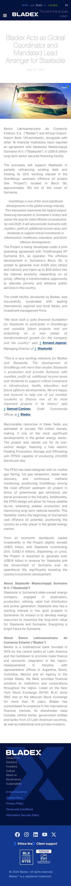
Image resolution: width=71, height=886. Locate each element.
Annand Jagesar (54, 343)
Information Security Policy (22, 815)
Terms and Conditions (19, 809)
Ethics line (25, 843)
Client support (46, 843)
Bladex (25, 414)
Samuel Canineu (18, 409)
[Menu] (6, 15)
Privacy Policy (14, 803)
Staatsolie (45, 348)
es (66, 5)
